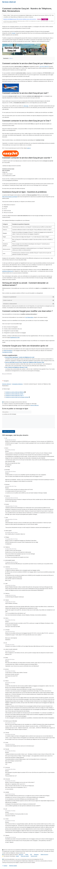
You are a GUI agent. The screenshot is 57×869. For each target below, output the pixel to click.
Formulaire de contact (7, 352)
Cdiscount (21, 854)
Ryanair (13, 33)
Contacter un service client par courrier (14, 393)
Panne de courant (25, 856)
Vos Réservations (29, 317)
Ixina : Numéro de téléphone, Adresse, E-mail (16, 367)
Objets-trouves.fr (44, 854)
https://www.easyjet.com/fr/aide (9, 196)
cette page (25, 105)
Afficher (10, 58)
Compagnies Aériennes (17, 384)
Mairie (17, 856)
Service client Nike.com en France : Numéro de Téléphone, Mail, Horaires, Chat (24, 362)
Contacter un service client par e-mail (13, 395)
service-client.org (35, 405)
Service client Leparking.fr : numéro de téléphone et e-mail (19, 357)
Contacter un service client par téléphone (14, 392)
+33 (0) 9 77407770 (44, 66)
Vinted (26, 854)
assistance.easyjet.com (7, 271)
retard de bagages (8, 350)
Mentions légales (13, 865)
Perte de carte (34, 856)
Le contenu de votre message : (9, 414)
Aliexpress (36, 854)
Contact (5, 865)
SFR (31, 854)
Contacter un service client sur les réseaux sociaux (16, 397)
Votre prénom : (5, 412)
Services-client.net (9, 2)
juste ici (29, 148)
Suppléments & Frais (14, 337)
